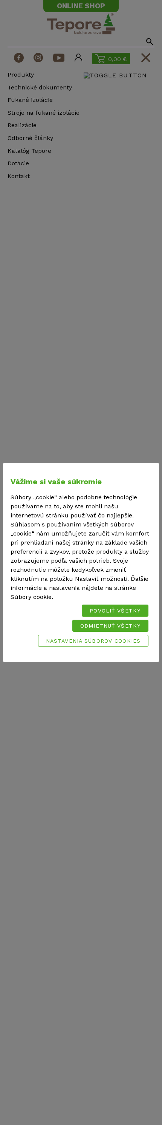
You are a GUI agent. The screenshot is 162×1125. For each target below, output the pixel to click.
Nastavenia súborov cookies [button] (93, 641)
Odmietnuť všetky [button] (110, 626)
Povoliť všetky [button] (115, 611)
